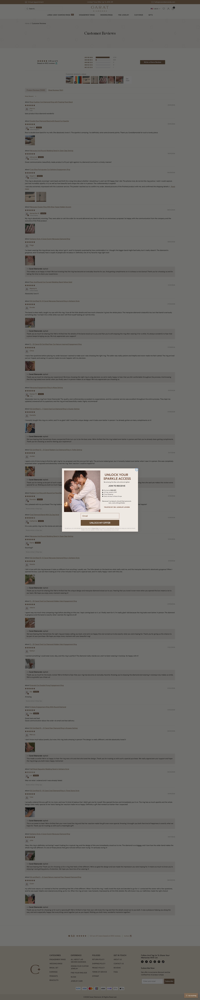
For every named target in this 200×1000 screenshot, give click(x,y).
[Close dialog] (136, 469)
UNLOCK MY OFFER (100, 522)
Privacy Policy (95, 528)
